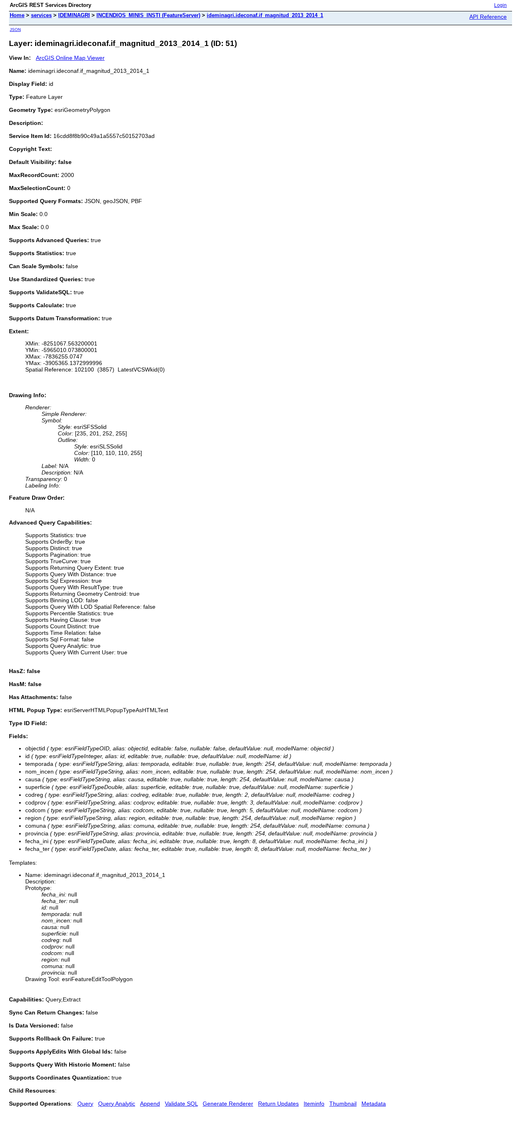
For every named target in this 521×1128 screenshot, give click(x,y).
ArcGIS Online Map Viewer (70, 58)
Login (500, 5)
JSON (15, 29)
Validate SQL (181, 1103)
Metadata (373, 1103)
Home (17, 15)
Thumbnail (343, 1103)
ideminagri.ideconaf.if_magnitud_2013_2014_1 (265, 15)
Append (150, 1103)
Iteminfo (314, 1103)
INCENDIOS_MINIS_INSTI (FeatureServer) (148, 15)
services (41, 15)
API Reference (488, 16)
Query (85, 1103)
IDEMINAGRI (74, 15)
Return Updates (278, 1103)
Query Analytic (116, 1103)
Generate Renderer (228, 1103)
